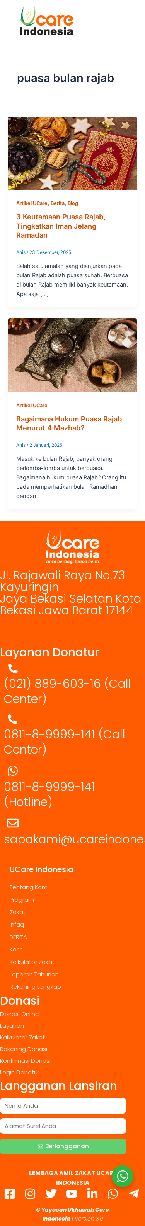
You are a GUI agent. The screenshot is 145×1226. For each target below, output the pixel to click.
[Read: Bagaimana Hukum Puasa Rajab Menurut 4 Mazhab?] (72, 355)
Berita (58, 203)
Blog (73, 203)
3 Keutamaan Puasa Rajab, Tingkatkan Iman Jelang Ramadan (61, 225)
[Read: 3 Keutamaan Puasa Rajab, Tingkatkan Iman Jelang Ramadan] (72, 152)
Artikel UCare (32, 203)
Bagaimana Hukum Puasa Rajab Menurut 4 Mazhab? (69, 423)
